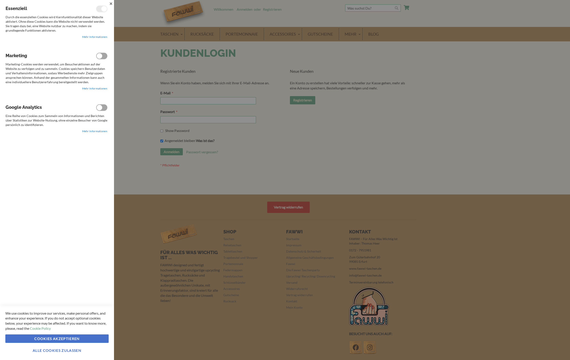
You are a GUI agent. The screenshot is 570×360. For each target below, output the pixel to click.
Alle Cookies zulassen (57, 350)
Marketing (101, 56)
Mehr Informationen (94, 36)
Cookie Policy (40, 328)
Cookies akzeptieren (57, 338)
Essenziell (101, 9)
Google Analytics (101, 107)
